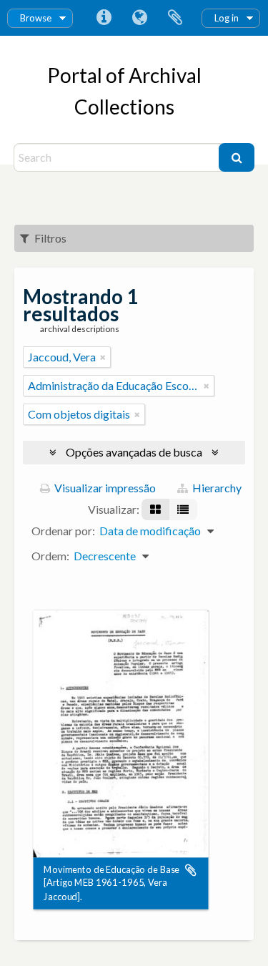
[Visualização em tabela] (183, 509)
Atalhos (103, 18)
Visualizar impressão (104, 487)
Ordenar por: (63, 530)
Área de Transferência (175, 18)
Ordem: (50, 555)
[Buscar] (236, 157)
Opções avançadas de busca (134, 452)
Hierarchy (216, 487)
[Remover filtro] (103, 357)
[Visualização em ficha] (155, 509)
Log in (226, 18)
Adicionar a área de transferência (191, 870)
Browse (35, 18)
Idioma (139, 18)
